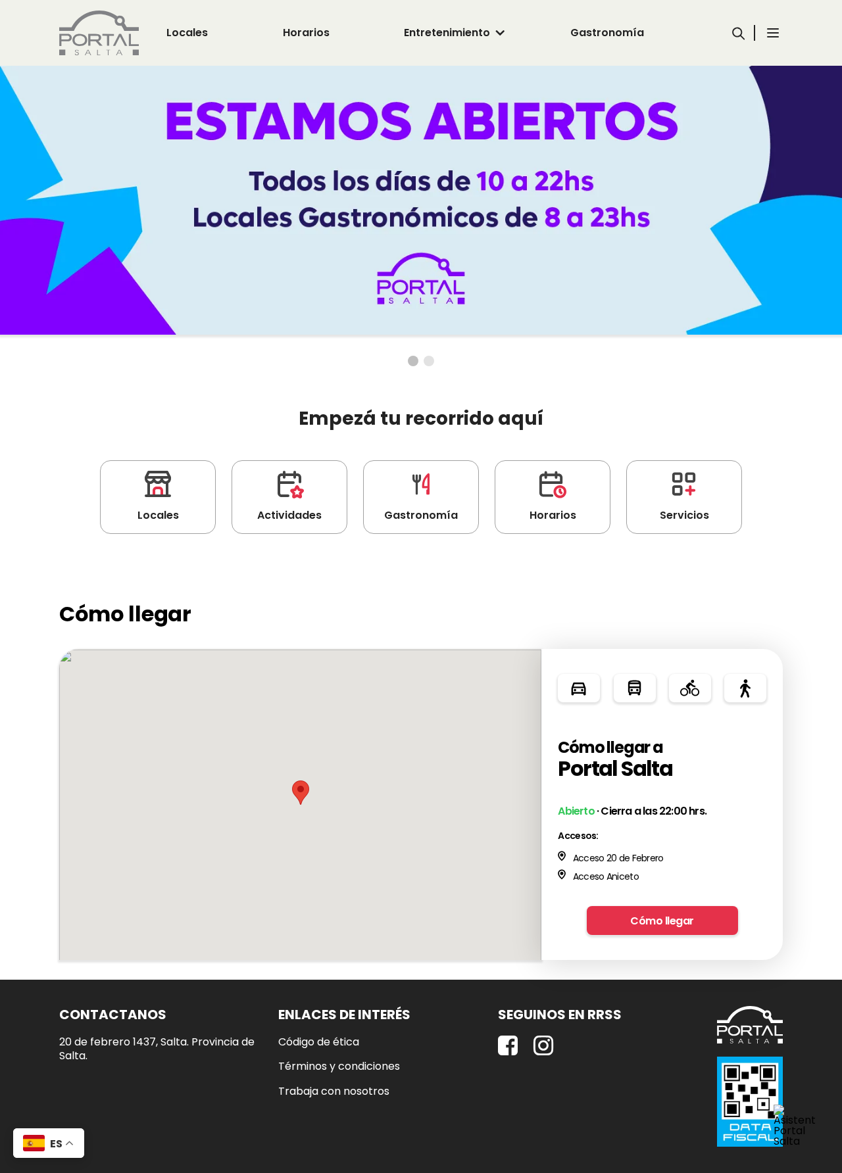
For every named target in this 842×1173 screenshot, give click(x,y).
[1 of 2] (413, 361)
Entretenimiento (447, 32)
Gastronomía (607, 32)
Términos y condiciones (339, 1066)
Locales (187, 32)
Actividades (289, 515)
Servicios (684, 515)
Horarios (306, 32)
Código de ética (318, 1042)
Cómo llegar (662, 920)
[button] (300, 792)
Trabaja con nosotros (333, 1091)
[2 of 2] (429, 361)
